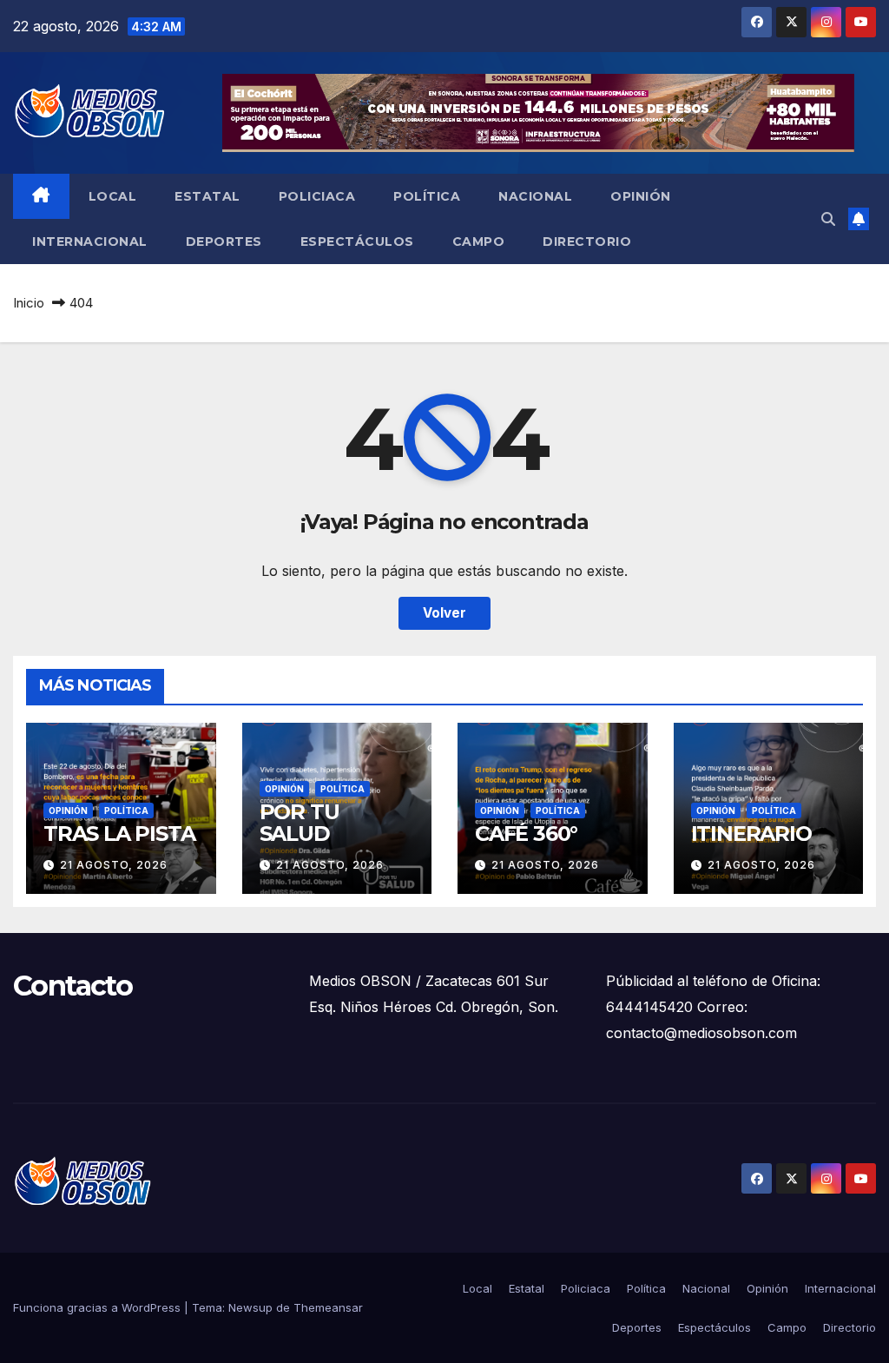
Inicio (28, 302)
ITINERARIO (751, 833)
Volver (444, 613)
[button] (828, 219)
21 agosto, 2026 (114, 864)
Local (113, 196)
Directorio (587, 241)
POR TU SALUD (299, 822)
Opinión (640, 196)
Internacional (90, 241)
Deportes (224, 241)
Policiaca (317, 196)
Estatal (207, 196)
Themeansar (328, 1307)
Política (426, 196)
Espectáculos (357, 241)
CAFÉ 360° (526, 833)
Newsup (250, 1307)
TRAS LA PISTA (118, 833)
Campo (478, 241)
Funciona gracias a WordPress (98, 1307)
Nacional (535, 196)
